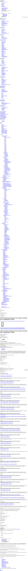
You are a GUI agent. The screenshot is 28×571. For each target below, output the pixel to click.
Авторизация (5, 15)
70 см (5, 142)
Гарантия (15, 568)
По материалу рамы (5, 235)
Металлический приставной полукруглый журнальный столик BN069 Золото (10, 430)
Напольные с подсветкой (6, 301)
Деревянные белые (5, 291)
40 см (5, 143)
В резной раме (6, 245)
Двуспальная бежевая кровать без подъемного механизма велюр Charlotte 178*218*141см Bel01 (12, 389)
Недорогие (6, 208)
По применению (5, 152)
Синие (5, 232)
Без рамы (4, 180)
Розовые (4, 262)
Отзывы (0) (3, 349)
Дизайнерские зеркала (4, 249)
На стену (4, 270)
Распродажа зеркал (4, 304)
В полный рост (5, 178)
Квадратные (6, 160)
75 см (4, 282)
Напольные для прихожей (6, 299)
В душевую (6, 214)
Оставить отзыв (6, 337)
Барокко (4, 253)
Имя (0, 311)
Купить (5, 346)
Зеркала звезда (6, 266)
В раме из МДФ (7, 242)
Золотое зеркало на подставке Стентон (5, 490)
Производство (3, 559)
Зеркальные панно (5, 256)
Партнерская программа (5, 562)
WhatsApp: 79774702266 (5, 8)
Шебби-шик (4, 263)
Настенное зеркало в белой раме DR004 (5, 456)
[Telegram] (0, 570)
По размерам (4, 188)
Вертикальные (6, 174)
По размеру (4, 136)
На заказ (4, 222)
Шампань (6, 231)
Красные (6, 230)
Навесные (6, 207)
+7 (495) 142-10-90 (4, 539)
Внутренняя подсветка (7, 168)
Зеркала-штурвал (5, 259)
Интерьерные (5, 250)
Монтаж (3, 5)
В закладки (13, 380)
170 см (5, 149)
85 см (5, 140)
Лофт (4, 182)
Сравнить (4, 380)
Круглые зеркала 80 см (6, 283)
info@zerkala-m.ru (4, 9)
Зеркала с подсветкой (4, 135)
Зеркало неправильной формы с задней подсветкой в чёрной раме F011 (9, 402)
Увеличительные (7, 213)
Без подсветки (6, 209)
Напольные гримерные (6, 298)
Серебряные (6, 228)
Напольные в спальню (6, 300)
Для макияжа (6, 154)
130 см (5, 147)
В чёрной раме (6, 203)
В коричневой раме (7, 229)
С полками (4, 176)
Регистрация (5, 14)
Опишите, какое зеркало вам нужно (4, 516)
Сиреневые (6, 234)
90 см (5, 144)
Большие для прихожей (6, 274)
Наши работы (3, 6)
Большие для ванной (7, 189)
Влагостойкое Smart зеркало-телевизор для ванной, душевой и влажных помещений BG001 (12, 497)
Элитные (4, 258)
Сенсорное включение (7, 162)
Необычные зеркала (5, 255)
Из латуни (4, 187)
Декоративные (6, 156)
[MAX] (2, 570)
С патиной (4, 268)
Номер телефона (2, 513)
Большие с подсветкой (6, 275)
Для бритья (6, 212)
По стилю (4, 244)
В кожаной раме (7, 243)
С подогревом (6, 206)
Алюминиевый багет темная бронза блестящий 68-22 (7, 409)
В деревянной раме (5, 295)
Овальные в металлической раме (7, 186)
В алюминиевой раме (7, 239)
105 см (5, 146)
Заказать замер (2, 528)
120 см (5, 196)
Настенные (6, 172)
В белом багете (6, 241)
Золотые (6, 225)
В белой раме (6, 227)
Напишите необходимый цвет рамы (4, 342)
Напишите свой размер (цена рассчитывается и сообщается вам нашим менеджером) (10, 343)
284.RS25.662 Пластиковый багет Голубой (5, 477)
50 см (5, 141)
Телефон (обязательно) (3, 525)
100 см (5, 145)
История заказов (4, 566)
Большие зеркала (4, 269)
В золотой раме (6, 202)
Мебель (3, 303)
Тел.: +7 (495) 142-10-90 (5, 7)
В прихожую (6, 153)
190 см (5, 151)
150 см (5, 148)
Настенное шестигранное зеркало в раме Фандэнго (7, 504)
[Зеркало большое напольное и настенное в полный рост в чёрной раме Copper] (12, 327)
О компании (3, 3)
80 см (5, 139)
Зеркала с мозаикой (7, 236)
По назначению (5, 211)
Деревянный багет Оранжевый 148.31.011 (5, 443)
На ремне (4, 254)
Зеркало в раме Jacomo (3, 470)
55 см (5, 137)
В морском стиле (5, 261)
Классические (5, 293)
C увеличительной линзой (8, 161)
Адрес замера (2, 314)
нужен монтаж (3, 345)
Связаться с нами (4, 564)
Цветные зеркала (4, 302)
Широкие (4, 273)
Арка (3, 260)
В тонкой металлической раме (7, 184)
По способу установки (6, 247)
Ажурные (6, 246)
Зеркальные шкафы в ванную (7, 215)
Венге (5, 226)
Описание (3, 348)
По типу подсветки (5, 166)
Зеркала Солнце (5, 265)
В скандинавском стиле (6, 257)
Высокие (4, 271)
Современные (6, 210)
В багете (6, 205)
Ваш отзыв (1, 367)
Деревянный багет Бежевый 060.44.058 (5, 396)
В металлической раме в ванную (9, 204)
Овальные (6, 158)
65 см (4, 281)
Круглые (6, 157)
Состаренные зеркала (4, 267)
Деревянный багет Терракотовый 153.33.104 (6, 376)
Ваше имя (1, 364)
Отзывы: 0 (2, 337)
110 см (4, 285)
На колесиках (5, 297)
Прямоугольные (7, 159)
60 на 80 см (6, 190)
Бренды (3, 560)
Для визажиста (6, 155)
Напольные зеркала (4, 290)
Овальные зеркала (4, 286)
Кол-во (1, 346)
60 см (5, 138)
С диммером (6, 164)
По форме (4, 198)
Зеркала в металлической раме (5, 181)
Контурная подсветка (7, 170)
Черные (4, 294)
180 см (5, 150)
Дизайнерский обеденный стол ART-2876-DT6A (6, 423)
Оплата (3, 4)
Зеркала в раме (3, 223)
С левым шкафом (7, 219)
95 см (5, 194)
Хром (5, 233)
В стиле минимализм (5, 264)
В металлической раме (6, 183)
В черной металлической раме (7, 185)
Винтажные (4, 252)
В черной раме (5, 278)
